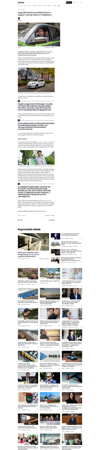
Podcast (44, 5)
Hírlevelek (40, 5)
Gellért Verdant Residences (22, 284)
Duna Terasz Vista (64, 246)
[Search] (78, 2)
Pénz (22, 5)
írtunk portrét (41, 142)
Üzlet (19, 5)
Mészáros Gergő (64, 254)
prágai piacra (48, 200)
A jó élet (54, 5)
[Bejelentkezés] (74, 2)
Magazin (58, 5)
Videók (29, 5)
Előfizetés (69, 2)
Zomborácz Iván (65, 327)
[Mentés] (81, 238)
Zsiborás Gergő (65, 285)
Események (49, 5)
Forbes (19, 258)
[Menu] (81, 2)
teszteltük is (50, 142)
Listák (25, 5)
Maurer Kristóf (63, 262)
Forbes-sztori (34, 5)
